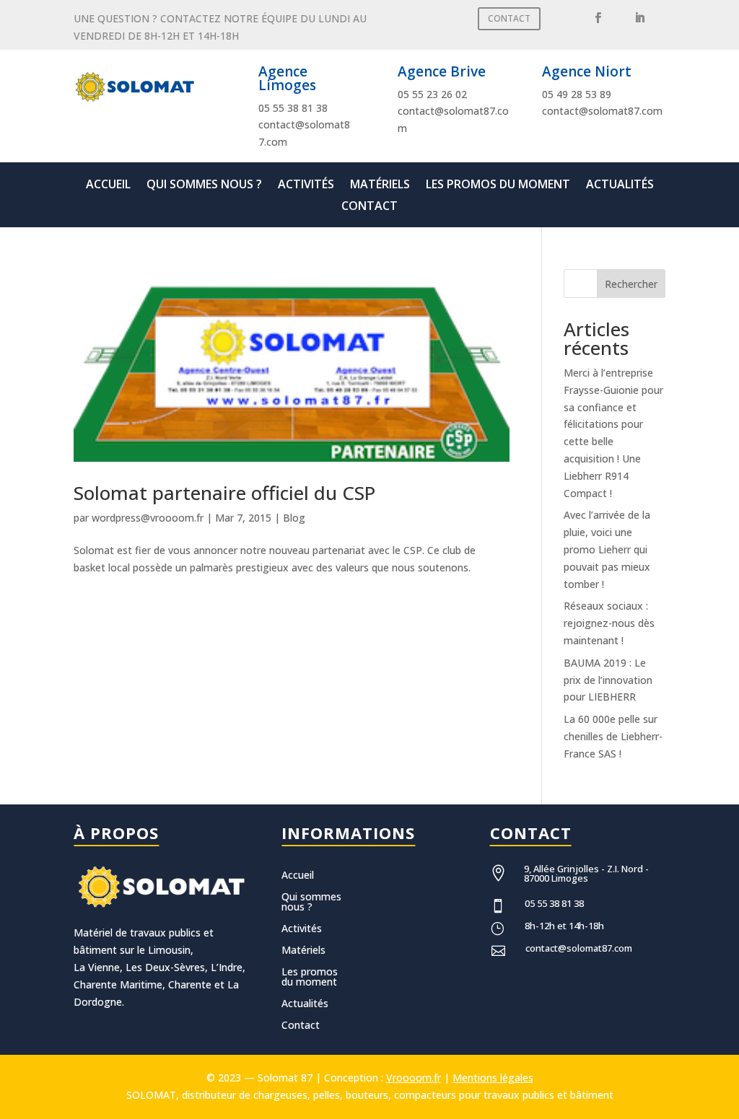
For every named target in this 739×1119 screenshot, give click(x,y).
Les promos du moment (498, 185)
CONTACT (509, 18)
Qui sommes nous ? (204, 185)
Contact (369, 207)
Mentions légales (492, 1077)
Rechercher (631, 284)
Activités (306, 185)
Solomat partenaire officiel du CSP (224, 493)
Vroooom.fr (413, 1077)
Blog (294, 518)
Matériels (380, 185)
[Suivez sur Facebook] (598, 18)
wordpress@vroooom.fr (148, 518)
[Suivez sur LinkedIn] (640, 18)
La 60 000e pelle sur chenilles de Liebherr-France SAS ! (613, 736)
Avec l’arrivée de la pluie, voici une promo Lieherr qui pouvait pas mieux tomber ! (607, 549)
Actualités (620, 185)
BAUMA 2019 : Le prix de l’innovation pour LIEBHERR (608, 680)
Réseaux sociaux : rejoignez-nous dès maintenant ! (609, 623)
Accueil (108, 185)
